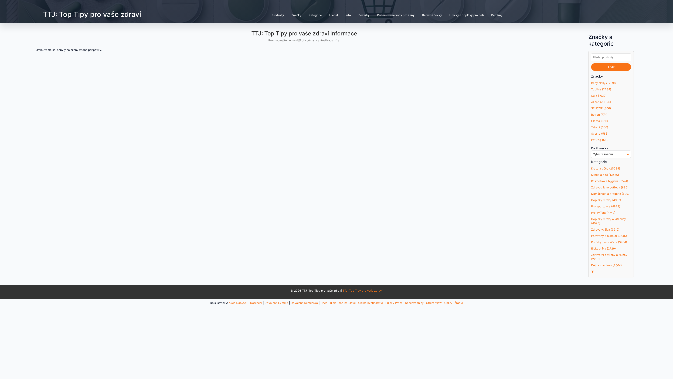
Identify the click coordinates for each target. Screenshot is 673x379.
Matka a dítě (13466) (605, 175)
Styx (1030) (599, 95)
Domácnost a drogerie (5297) (611, 193)
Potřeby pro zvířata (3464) (609, 242)
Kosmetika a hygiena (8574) (609, 181)
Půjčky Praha (394, 303)
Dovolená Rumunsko (304, 303)
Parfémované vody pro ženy (395, 15)
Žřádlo (458, 303)
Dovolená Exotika (276, 303)
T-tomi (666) (599, 127)
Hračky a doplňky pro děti (466, 15)
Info (348, 15)
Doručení (256, 303)
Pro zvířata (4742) (603, 212)
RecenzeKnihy (414, 303)
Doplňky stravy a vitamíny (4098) (608, 221)
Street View (434, 303)
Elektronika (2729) (603, 248)
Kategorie (315, 15)
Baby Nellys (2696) (604, 83)
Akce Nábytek (238, 303)
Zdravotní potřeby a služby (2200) (609, 257)
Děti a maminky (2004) (606, 265)
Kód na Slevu (347, 303)
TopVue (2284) (601, 89)
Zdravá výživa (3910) (605, 229)
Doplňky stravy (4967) (606, 200)
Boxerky (363, 15)
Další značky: (600, 148)
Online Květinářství (370, 303)
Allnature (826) (601, 102)
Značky (296, 15)
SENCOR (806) (601, 108)
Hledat (333, 15)
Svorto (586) (600, 133)
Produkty (278, 15)
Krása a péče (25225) (605, 168)
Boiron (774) (599, 114)
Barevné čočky (432, 15)
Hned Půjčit (328, 303)
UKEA (448, 303)
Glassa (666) (599, 121)
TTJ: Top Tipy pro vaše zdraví (92, 14)
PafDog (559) (600, 140)
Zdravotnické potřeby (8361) (610, 187)
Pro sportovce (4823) (605, 206)
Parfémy (496, 15)
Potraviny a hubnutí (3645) (609, 236)
